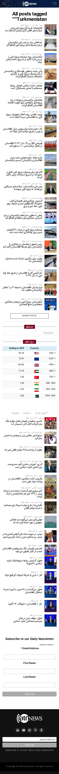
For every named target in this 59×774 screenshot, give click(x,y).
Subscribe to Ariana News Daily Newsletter (29, 750)
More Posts (30, 315)
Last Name (29, 677)
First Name (29, 663)
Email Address (29, 649)
